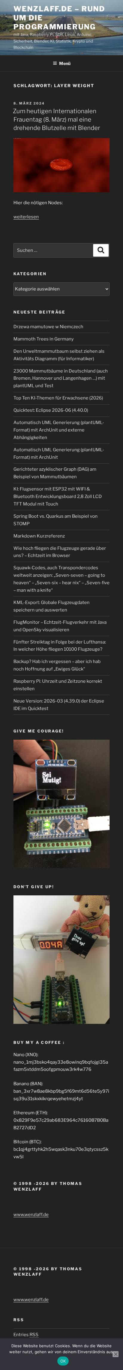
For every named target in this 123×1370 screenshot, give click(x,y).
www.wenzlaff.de (31, 1214)
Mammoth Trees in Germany (43, 339)
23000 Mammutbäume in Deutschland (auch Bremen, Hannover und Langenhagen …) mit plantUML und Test (60, 378)
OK (63, 1361)
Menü (64, 63)
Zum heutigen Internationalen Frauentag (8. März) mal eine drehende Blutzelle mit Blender (56, 119)
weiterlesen (26, 216)
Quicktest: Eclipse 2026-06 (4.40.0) (50, 410)
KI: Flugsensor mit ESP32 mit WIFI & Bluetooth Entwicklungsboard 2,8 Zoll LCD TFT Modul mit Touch (57, 496)
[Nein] (116, 1354)
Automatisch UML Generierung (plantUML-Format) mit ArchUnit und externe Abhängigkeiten (58, 430)
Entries (26, 1334)
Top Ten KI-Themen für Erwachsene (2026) (58, 398)
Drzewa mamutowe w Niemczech (48, 326)
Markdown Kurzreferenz (39, 536)
